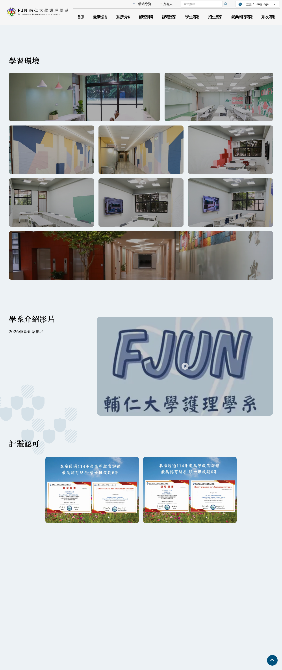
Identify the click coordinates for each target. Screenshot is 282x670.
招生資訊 (216, 17)
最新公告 (101, 17)
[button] (40, 12)
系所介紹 (124, 17)
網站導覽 (144, 4)
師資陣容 (147, 17)
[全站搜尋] (225, 4)
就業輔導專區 (243, 17)
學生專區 (193, 17)
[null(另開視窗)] (84, 97)
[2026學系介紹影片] (185, 366)
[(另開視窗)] (141, 255)
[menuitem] (166, 4)
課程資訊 (170, 17)
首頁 (81, 17)
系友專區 (269, 17)
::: (134, 4)
